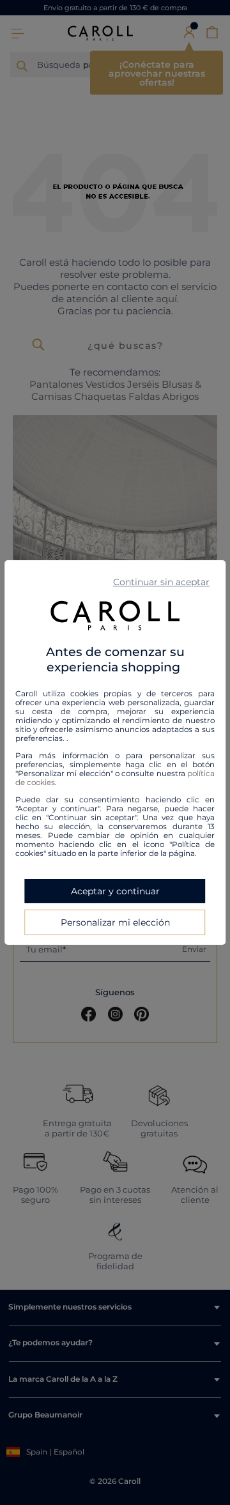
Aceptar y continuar (115, 891)
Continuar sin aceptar (161, 582)
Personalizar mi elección (115, 922)
